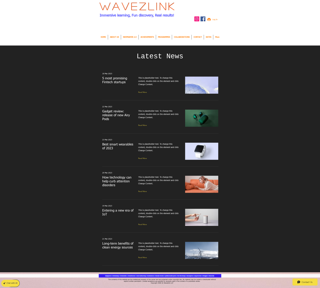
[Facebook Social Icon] (202, 18)
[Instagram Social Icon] (196, 18)
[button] (147, 37)
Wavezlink (138, 6)
